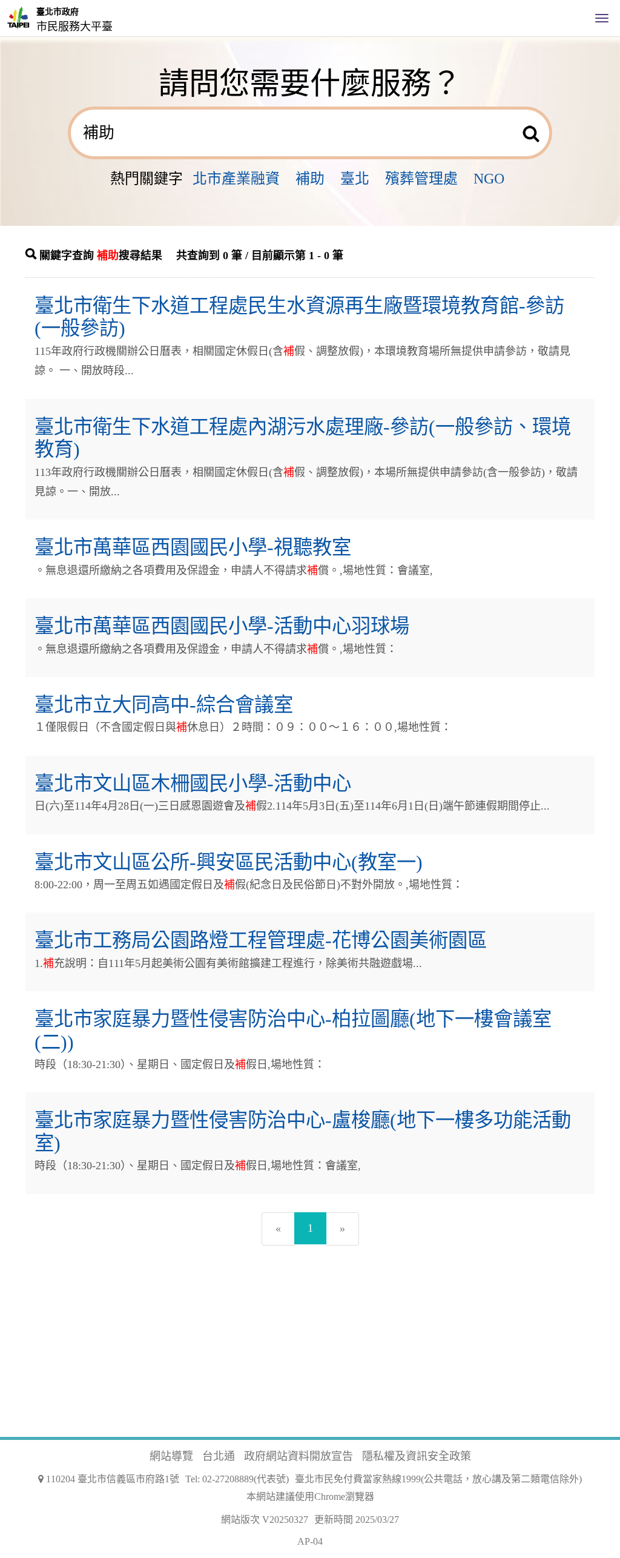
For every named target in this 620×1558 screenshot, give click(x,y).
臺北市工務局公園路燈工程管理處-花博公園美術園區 (261, 940)
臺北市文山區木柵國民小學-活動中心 (193, 783)
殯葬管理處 (421, 178)
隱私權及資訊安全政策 (416, 1456)
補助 (310, 178)
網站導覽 (171, 1456)
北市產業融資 (236, 178)
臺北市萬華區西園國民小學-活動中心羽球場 (222, 626)
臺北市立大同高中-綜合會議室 (164, 705)
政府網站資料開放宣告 (298, 1456)
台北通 (218, 1456)
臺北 (354, 178)
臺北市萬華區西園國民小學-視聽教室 (193, 547)
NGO (488, 178)
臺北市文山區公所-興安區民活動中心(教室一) (229, 862)
